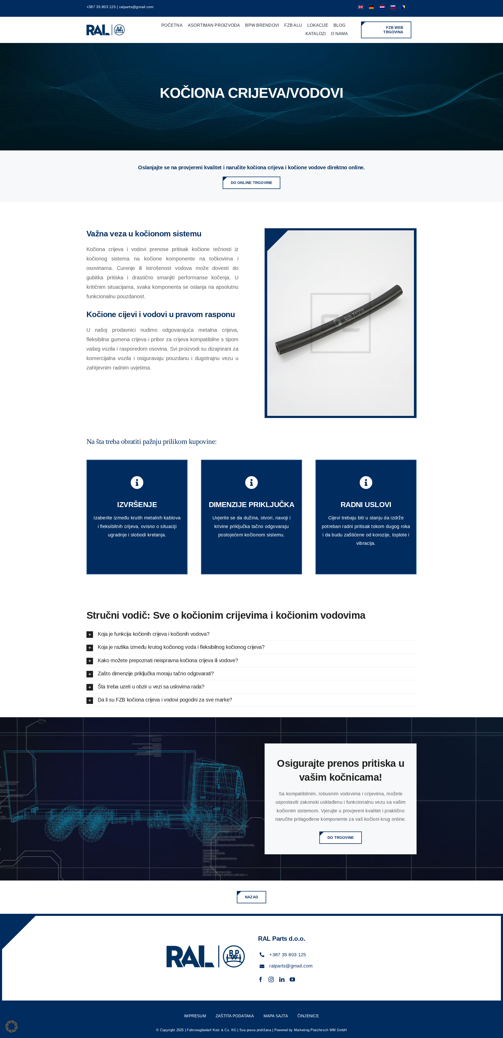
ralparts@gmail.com (136, 7)
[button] (251, 634)
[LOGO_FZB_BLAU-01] (105, 24)
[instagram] (271, 979)
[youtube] (292, 979)
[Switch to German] (369, 8)
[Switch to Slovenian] (391, 8)
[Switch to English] (358, 8)
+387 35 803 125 (101, 7)
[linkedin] (282, 979)
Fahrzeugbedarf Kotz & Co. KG (211, 1030)
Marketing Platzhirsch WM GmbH (320, 1030)
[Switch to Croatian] (380, 8)
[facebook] (260, 979)
